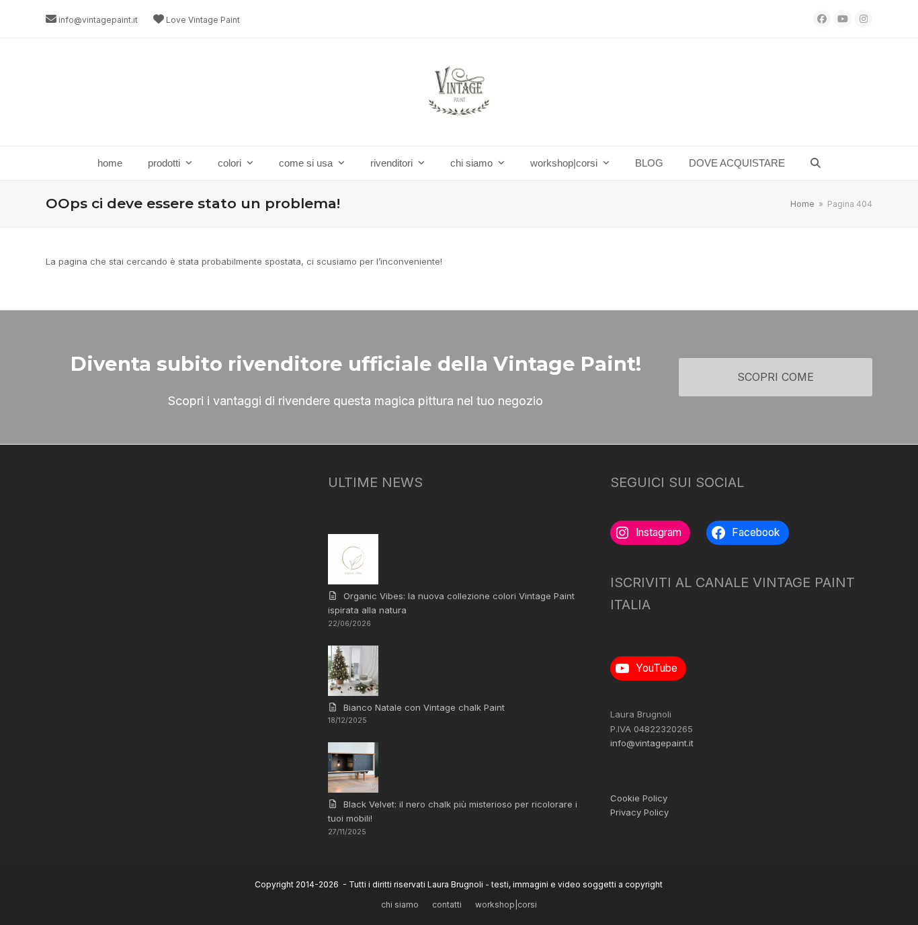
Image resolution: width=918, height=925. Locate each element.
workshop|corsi (506, 904)
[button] (815, 163)
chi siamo (400, 904)
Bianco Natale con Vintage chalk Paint (424, 707)
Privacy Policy (639, 812)
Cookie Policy (638, 798)
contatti (447, 904)
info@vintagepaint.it (98, 20)
